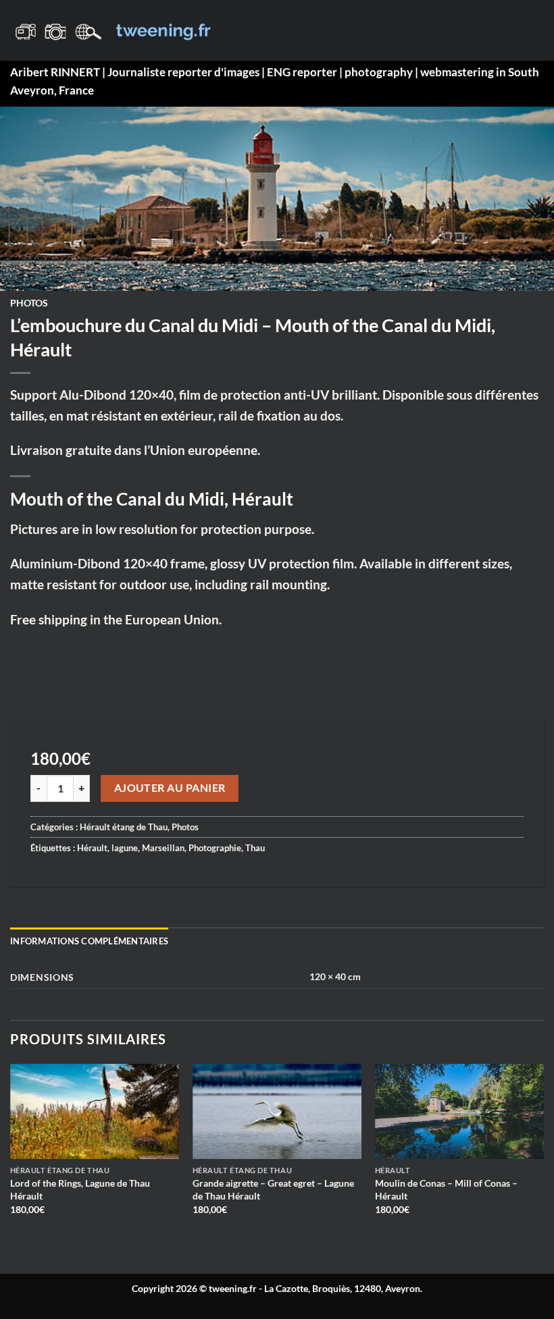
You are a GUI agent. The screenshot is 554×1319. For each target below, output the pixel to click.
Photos (29, 303)
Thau (255, 847)
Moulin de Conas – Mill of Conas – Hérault (446, 1189)
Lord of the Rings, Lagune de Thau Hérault (80, 1189)
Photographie (214, 847)
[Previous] (11, 1157)
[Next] (543, 1157)
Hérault (92, 847)
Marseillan (163, 847)
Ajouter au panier (170, 788)
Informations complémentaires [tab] (89, 941)
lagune (124, 847)
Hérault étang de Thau (124, 827)
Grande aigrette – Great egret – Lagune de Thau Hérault (273, 1189)
